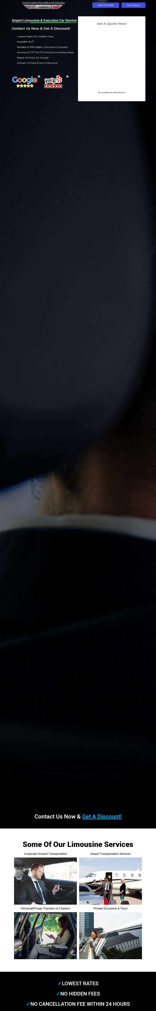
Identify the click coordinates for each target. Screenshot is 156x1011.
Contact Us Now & (78, 816)
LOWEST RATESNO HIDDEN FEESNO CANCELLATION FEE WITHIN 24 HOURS (78, 993)
